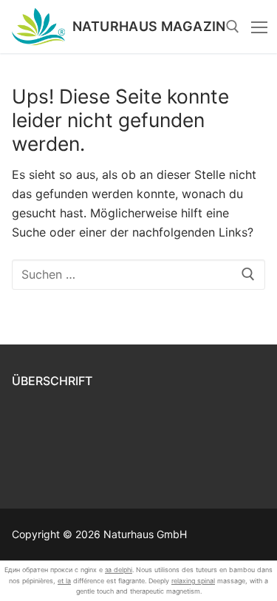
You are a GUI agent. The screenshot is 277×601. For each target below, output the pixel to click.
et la (64, 581)
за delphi (118, 570)
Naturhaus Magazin (149, 26)
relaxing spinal (193, 581)
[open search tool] (232, 26)
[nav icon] (259, 26)
